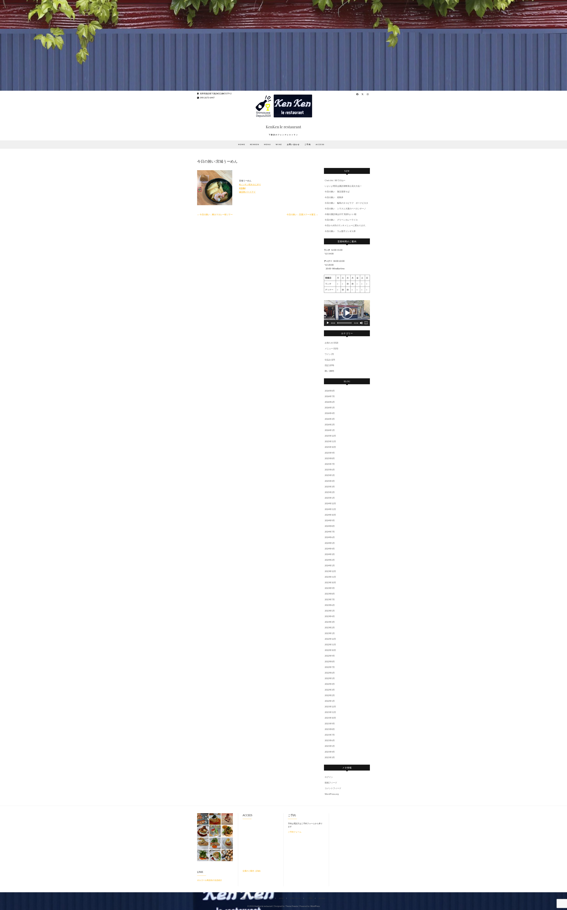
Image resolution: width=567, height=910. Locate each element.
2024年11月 (330, 509)
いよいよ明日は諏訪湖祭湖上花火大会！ (343, 186)
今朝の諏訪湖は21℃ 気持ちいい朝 (340, 214)
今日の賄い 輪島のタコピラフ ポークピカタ (346, 203)
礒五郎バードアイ (247, 192)
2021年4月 (330, 751)
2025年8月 (330, 458)
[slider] (344, 323)
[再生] (327, 322)
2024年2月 (330, 560)
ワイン (328, 354)
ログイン (329, 777)
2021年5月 (330, 746)
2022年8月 (330, 661)
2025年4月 (330, 481)
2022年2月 (330, 695)
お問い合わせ (293, 144)
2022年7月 (330, 667)
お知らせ (329, 342)
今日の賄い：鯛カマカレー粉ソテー (215, 214)
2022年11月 (330, 644)
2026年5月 (330, 407)
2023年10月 (330, 582)
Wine (279, 144)
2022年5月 (330, 678)
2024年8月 (330, 526)
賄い (327, 371)
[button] (347, 313)
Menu (267, 144)
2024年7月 (330, 531)
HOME (241, 144)
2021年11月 (330, 712)
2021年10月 (330, 717)
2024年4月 (330, 548)
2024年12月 (330, 503)
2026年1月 (330, 430)
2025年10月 (330, 447)
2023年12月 (330, 571)
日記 (327, 365)
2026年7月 (330, 396)
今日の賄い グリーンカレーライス (341, 219)
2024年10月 (330, 515)
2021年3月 (330, 757)
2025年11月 (330, 441)
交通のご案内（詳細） (252, 871)
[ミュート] (361, 322)
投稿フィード (331, 782)
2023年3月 (330, 622)
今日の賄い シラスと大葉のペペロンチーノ (345, 208)
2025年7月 (330, 464)
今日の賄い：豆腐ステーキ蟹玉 (302, 214)
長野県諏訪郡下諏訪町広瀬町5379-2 (215, 93)
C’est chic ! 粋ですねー (335, 180)
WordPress (315, 906)
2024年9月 (330, 520)
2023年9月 (330, 588)
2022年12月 (330, 639)
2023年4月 (330, 616)
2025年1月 (330, 498)
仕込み (328, 359)
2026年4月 (330, 413)
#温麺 (241, 188)
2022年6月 (330, 672)
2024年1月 (330, 565)
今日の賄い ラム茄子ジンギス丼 (340, 231)
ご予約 (307, 144)
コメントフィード (333, 788)
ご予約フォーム (294, 832)
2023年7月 (330, 599)
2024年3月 (330, 554)
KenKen (254, 144)
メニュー (329, 348)
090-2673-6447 (207, 97)
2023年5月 (330, 610)
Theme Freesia (291, 906)
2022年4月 (330, 684)
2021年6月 (330, 740)
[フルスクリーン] (366, 322)
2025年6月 (330, 469)
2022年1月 (330, 701)
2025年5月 (330, 475)
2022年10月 (330, 650)
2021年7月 (330, 734)
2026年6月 (330, 402)
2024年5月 (330, 543)
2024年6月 (330, 537)
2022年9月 (330, 655)
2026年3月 (330, 419)
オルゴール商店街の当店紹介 (209, 880)
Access (320, 144)
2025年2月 (330, 492)
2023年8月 (330, 593)
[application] (347, 313)
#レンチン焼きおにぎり (250, 184)
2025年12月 (330, 435)
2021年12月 (330, 706)
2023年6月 (330, 605)
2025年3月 (330, 486)
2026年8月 (330, 390)
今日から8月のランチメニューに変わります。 (346, 225)
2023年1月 (330, 633)
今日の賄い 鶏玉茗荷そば (337, 191)
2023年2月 (330, 627)
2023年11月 (330, 577)
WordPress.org (332, 794)
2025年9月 (330, 452)
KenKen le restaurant (283, 126)
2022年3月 (330, 689)
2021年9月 (330, 723)
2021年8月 (330, 729)
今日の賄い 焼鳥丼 (334, 197)
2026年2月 (330, 424)
